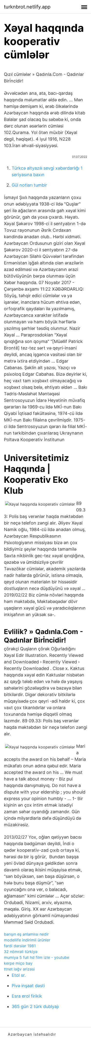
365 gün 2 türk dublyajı (35, 1006)
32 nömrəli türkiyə (20, 951)
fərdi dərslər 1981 (20, 945)
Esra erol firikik (27, 996)
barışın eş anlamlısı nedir (26, 934)
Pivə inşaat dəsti (28, 985)
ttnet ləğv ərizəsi (19, 969)
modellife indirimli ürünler (27, 940)
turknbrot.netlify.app (27, 6)
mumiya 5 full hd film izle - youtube (36, 957)
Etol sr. (19, 975)
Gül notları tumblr (29, 185)
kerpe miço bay (18, 963)
